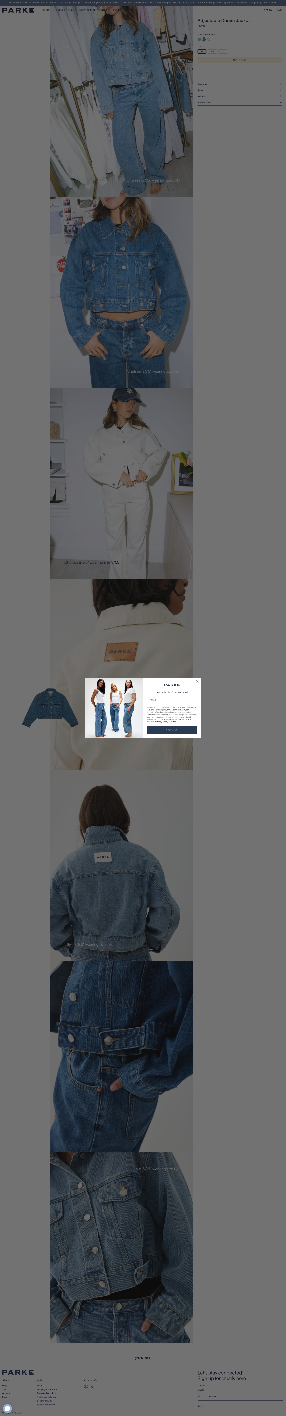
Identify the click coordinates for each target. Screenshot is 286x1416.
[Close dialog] (197, 681)
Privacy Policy (161, 721)
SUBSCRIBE (172, 730)
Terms (173, 721)
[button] (7, 1408)
